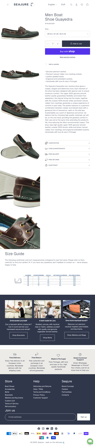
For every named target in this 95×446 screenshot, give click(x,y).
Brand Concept (68, 386)
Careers (65, 389)
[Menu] (8, 4)
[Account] (76, 4)
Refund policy (10, 406)
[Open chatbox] (90, 441)
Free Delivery (53, 154)
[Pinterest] (56, 428)
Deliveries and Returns (42, 386)
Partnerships (66, 392)
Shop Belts (47, 338)
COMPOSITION (53, 143)
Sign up (84, 417)
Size (46, 29)
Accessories (10, 389)
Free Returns (53, 160)
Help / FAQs (38, 389)
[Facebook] (38, 428)
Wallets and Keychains (14, 398)
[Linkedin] (51, 428)
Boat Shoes (9, 386)
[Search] (71, 4)
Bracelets (9, 395)
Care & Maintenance (56, 149)
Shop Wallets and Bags (76, 335)
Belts (7, 392)
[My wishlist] (82, 4)
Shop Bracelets (18, 335)
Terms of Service (11, 403)
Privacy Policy (39, 395)
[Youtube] (47, 428)
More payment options (67, 57)
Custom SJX (10, 401)
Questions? (53, 165)
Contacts (65, 395)
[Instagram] (43, 428)
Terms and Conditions (41, 392)
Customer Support (40, 398)
